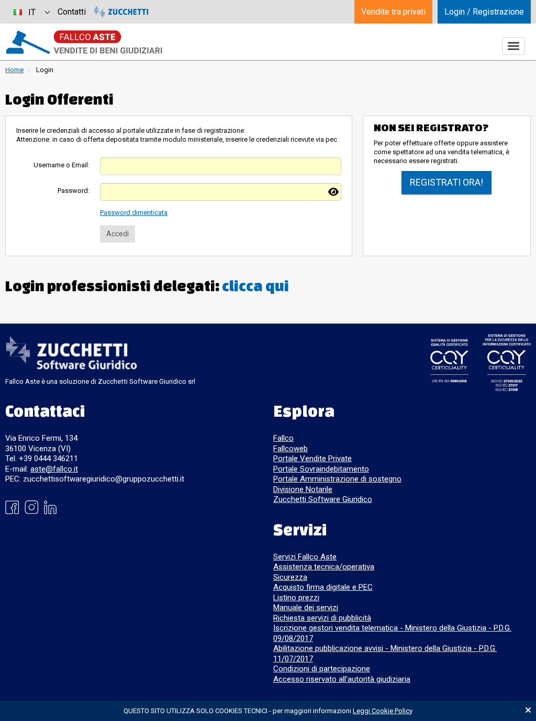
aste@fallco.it (54, 469)
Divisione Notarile (302, 489)
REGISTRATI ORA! (446, 182)
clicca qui (255, 286)
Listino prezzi (296, 597)
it (32, 12)
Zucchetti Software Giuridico (322, 499)
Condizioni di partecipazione (321, 668)
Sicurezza (290, 577)
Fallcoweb (290, 448)
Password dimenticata (134, 212)
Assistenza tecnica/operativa (323, 566)
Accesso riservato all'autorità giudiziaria (341, 679)
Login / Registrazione (484, 12)
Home (14, 70)
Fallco (283, 438)
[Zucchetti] (121, 11)
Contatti (72, 12)
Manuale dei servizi (305, 607)
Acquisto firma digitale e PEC (323, 587)
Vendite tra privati (393, 12)
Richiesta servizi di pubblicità (322, 618)
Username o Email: (62, 165)
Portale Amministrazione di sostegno (337, 479)
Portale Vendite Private (312, 458)
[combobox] (31, 12)
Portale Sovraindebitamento (321, 469)
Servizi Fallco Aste (305, 557)
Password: (74, 190)
